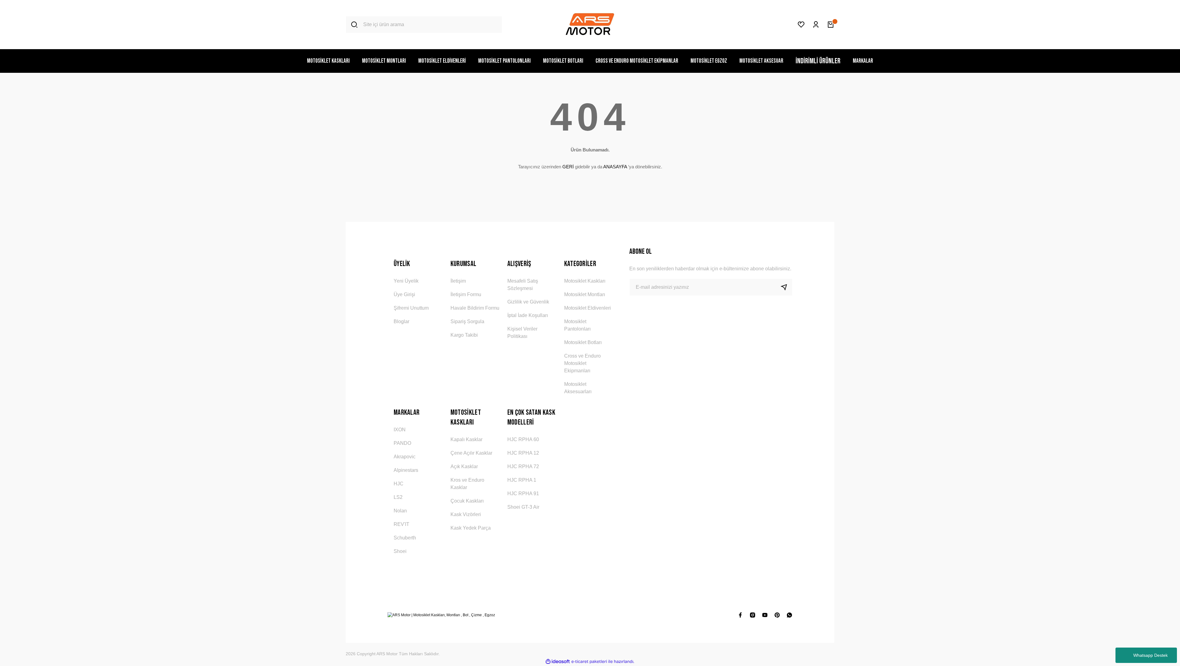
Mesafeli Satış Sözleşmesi (522, 284)
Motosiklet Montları (584, 294)
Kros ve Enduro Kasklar (467, 483)
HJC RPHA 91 (523, 493)
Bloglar (401, 321)
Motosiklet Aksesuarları (578, 388)
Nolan (400, 510)
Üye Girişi (404, 294)
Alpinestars (406, 470)
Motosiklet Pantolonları (577, 325)
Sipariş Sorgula (467, 321)
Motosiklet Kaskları (584, 281)
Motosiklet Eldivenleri (587, 308)
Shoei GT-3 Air (523, 507)
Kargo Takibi (464, 335)
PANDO (402, 443)
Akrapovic (404, 456)
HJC (398, 483)
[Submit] (786, 287)
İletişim (458, 281)
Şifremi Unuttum (411, 308)
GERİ (568, 166)
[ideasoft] (557, 661)
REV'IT (401, 524)
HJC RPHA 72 (523, 466)
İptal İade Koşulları (527, 315)
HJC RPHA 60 (523, 439)
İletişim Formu (465, 294)
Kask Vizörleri (465, 514)
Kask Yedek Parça (470, 528)
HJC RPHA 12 (523, 453)
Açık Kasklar (464, 466)
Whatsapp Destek (1150, 655)
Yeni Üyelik (406, 281)
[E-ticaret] (589, 661)
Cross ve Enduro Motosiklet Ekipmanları (582, 363)
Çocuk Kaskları (467, 500)
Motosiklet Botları (583, 342)
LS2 (398, 497)
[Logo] (590, 24)
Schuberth (405, 537)
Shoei (400, 551)
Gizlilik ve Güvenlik (528, 301)
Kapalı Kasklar (466, 439)
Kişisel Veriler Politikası (522, 332)
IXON (400, 429)
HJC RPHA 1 (521, 480)
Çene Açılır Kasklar (471, 453)
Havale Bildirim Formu (474, 308)
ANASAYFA (615, 166)
